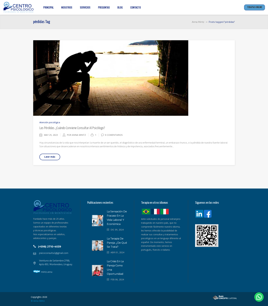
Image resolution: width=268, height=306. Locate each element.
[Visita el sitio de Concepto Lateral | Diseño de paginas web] (224, 299)
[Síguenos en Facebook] (207, 214)
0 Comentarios (114, 134)
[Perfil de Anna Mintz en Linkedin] (199, 214)
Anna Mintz (198, 22)
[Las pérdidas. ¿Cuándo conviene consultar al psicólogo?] (110, 77)
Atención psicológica (49, 122)
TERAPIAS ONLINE (254, 7)
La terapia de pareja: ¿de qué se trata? (117, 242)
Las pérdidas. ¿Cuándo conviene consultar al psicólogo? (72, 128)
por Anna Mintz (76, 134)
